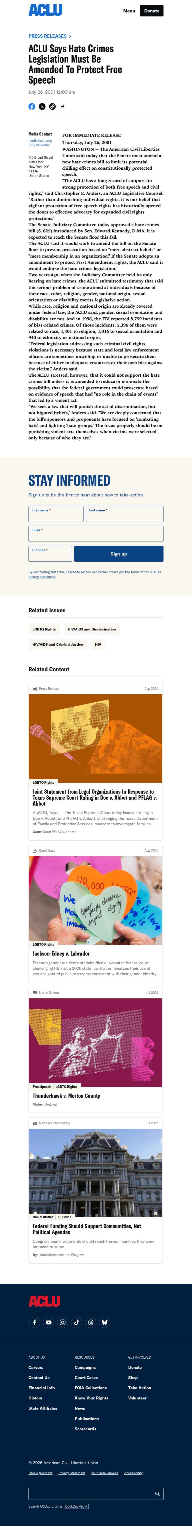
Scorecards (85, 1428)
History (35, 1397)
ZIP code (38, 550)
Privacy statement (72, 1473)
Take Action (139, 1387)
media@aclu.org (40, 140)
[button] (52, 107)
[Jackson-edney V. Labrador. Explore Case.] (95, 914)
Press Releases (47, 36)
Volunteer (137, 1397)
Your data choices (104, 1473)
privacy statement (41, 577)
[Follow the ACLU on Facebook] (34, 1322)
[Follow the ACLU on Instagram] (62, 1322)
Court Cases (86, 1377)
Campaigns (85, 1367)
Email (36, 530)
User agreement (40, 1473)
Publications (87, 1418)
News (80, 1408)
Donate (152, 10)
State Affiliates (42, 1408)
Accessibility (133, 1473)
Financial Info (41, 1387)
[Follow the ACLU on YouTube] (48, 1322)
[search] (158, 1494)
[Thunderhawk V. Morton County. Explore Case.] (95, 1050)
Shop (133, 1377)
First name (40, 510)
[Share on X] (42, 108)
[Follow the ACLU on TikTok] (76, 1322)
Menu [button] (129, 10)
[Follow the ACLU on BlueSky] (104, 1322)
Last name (97, 510)
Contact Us (39, 1377)
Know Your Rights (91, 1397)
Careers (35, 1367)
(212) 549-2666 (39, 145)
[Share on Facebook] (31, 108)
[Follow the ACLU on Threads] (90, 1322)
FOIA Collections (91, 1387)
